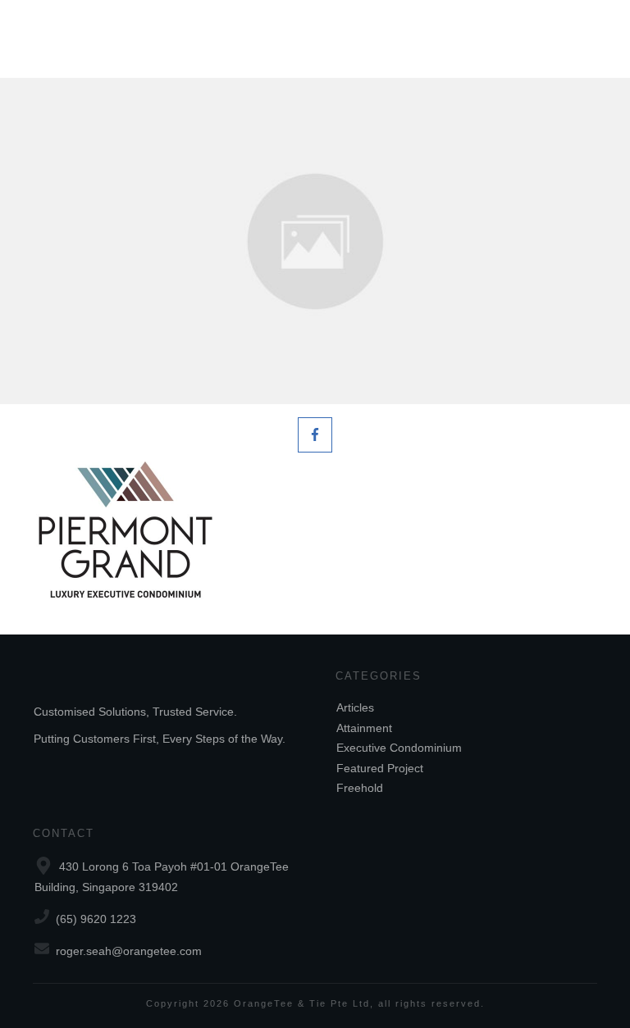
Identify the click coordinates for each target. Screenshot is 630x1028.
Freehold (359, 787)
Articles (355, 707)
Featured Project (379, 768)
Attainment (364, 728)
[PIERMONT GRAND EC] (315, 241)
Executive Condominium (399, 747)
